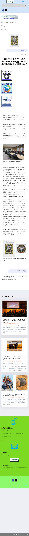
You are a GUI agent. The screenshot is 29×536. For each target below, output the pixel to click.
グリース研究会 (13, 270)
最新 (10, 323)
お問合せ (4, 452)
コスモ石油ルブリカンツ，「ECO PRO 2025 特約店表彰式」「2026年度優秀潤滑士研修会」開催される (14, 321)
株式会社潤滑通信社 (7, 428)
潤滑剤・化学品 (24, 50)
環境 (20, 361)
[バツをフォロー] (6, 10)
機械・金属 (14, 397)
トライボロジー (6, 465)
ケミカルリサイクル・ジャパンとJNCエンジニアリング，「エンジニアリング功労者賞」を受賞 (14, 358)
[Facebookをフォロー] (3, 10)
